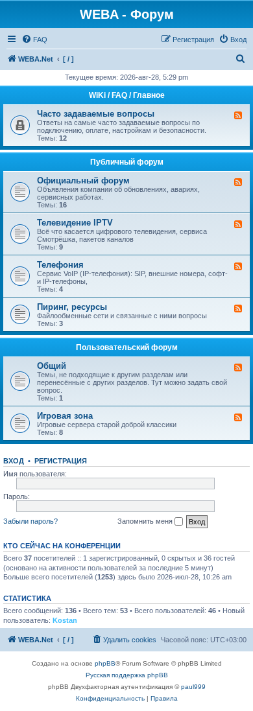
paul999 (193, 686)
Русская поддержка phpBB (127, 675)
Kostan (65, 620)
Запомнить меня (146, 521)
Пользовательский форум (127, 347)
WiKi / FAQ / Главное (127, 95)
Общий (51, 366)
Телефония (60, 265)
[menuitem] (34, 39)
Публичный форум (126, 162)
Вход (13, 461)
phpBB (105, 663)
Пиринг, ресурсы (72, 307)
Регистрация (60, 461)
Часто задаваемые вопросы (95, 114)
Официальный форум (83, 180)
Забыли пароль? (30, 521)
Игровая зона (65, 416)
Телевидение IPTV (75, 222)
